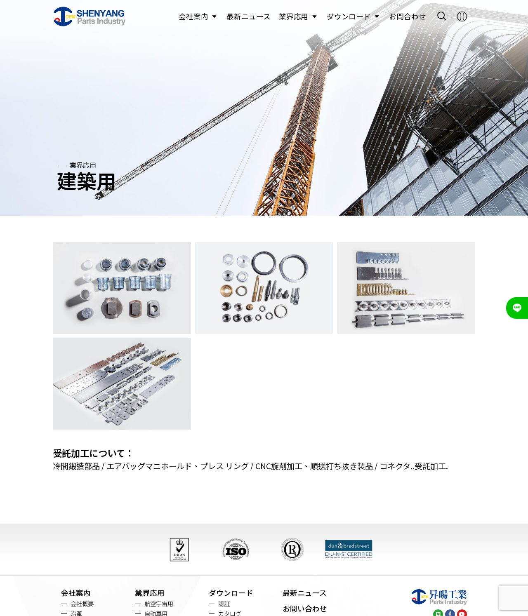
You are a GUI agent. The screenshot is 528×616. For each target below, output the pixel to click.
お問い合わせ (305, 608)
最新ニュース (305, 593)
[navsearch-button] (441, 16)
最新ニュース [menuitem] (248, 16)
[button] (214, 16)
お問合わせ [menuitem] (407, 16)
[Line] (517, 308)
